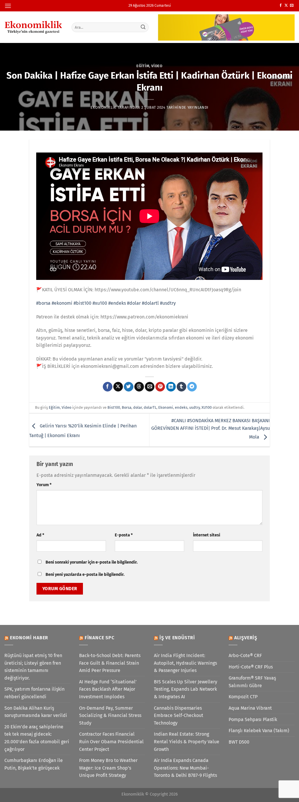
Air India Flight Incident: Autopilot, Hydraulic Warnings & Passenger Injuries (185, 663)
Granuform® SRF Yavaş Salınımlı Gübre (252, 681)
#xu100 (100, 303)
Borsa (126, 407)
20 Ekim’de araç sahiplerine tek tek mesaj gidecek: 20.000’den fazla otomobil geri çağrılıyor (36, 738)
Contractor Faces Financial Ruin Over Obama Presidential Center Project (111, 741)
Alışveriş (245, 637)
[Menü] (7, 5)
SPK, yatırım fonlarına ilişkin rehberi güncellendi (34, 692)
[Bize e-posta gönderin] (291, 6)
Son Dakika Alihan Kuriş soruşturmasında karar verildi (35, 711)
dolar (137, 407)
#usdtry (168, 303)
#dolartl (150, 303)
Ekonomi (165, 407)
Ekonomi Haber (29, 637)
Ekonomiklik (104, 107)
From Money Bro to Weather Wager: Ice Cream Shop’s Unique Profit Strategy (108, 768)
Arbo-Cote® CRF (245, 655)
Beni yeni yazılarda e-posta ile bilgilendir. (85, 574)
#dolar (134, 303)
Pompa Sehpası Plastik (253, 719)
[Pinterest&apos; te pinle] (160, 387)
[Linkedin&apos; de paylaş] (171, 387)
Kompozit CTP (243, 696)
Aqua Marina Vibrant (250, 708)
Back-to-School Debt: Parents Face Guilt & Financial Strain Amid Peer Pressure (109, 663)
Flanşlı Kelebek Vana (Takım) (259, 730)
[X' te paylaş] (118, 387)
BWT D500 (239, 742)
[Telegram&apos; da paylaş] (192, 387)
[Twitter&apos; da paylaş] (128, 387)
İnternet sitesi (206, 535)
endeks (181, 407)
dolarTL (150, 407)
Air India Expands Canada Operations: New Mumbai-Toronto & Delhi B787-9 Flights (185, 768)
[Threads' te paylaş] (139, 387)
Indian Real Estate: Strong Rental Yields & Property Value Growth (186, 741)
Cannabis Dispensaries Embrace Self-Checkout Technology (178, 715)
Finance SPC (99, 637)
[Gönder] (143, 27)
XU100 (206, 407)
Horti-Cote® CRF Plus (251, 667)
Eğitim (142, 66)
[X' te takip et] (286, 6)
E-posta (124, 535)
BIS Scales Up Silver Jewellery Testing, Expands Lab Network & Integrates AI (185, 689)
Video (156, 66)
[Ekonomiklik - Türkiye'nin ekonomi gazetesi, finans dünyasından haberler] (33, 27)
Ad (40, 535)
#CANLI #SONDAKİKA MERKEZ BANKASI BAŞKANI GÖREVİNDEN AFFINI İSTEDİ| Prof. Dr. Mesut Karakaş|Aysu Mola (210, 429)
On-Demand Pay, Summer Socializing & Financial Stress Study (110, 715)
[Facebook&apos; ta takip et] (280, 6)
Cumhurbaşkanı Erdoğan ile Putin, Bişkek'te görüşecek (33, 764)
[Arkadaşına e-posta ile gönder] (149, 387)
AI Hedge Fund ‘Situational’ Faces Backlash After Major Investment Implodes (108, 689)
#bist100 (82, 303)
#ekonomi (62, 303)
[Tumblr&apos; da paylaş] (181, 387)
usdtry (194, 407)
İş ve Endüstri (177, 637)
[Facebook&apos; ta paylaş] (107, 387)
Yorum (43, 484)
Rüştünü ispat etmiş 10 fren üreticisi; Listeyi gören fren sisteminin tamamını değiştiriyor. (33, 667)
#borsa (43, 303)
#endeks (117, 303)
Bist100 (113, 407)
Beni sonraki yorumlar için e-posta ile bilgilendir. (92, 562)
